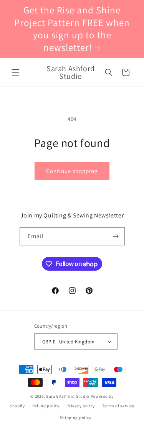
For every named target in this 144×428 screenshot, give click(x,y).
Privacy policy (80, 405)
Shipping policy (76, 417)
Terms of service (118, 405)
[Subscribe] (116, 236)
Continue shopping (72, 171)
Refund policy (46, 405)
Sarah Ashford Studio (67, 396)
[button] (15, 72)
